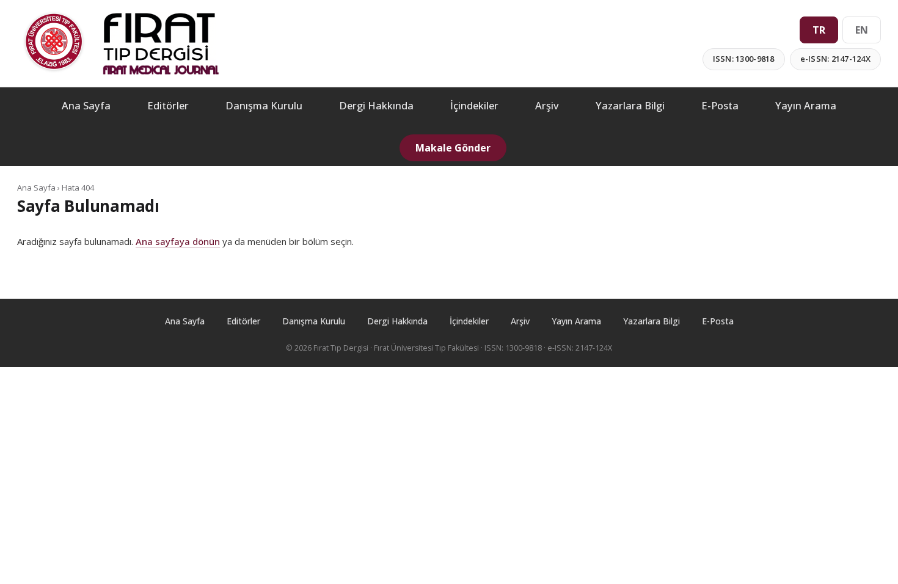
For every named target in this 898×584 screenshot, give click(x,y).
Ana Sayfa (86, 105)
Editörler (168, 105)
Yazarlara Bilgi (630, 105)
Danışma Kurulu (263, 105)
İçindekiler (474, 105)
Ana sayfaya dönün (178, 241)
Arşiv (547, 105)
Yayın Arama (805, 105)
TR (818, 30)
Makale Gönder (453, 148)
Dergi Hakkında (376, 105)
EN (861, 30)
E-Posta (720, 105)
